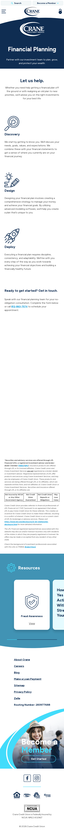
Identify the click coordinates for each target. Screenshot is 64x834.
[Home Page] (32, 11)
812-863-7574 (19, 306)
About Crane (22, 659)
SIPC (26, 466)
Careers (19, 666)
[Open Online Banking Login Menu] (60, 11)
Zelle (17, 698)
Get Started (43, 759)
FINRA (21, 466)
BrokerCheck (30, 547)
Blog (16, 672)
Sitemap (19, 685)
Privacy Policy (23, 692)
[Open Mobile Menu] (3, 11)
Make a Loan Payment (27, 679)
